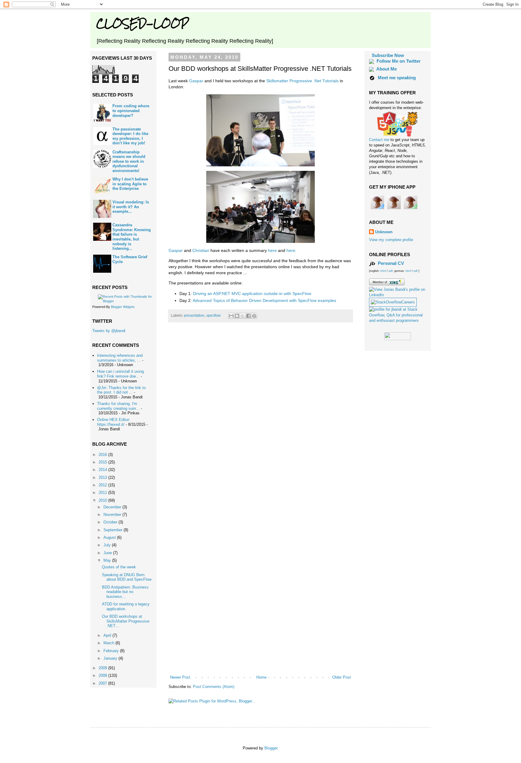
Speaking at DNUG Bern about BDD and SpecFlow (126, 577)
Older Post (341, 677)
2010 (103, 500)
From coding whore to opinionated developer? (130, 111)
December (112, 507)
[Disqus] (260, 411)
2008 (103, 675)
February (111, 650)
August (110, 537)
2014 (103, 469)
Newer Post (180, 677)
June (108, 553)
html (383, 270)
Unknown (384, 232)
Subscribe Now (388, 55)
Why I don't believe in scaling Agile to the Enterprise (130, 184)
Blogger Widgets (123, 307)
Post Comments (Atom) (213, 686)
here (272, 250)
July (107, 545)
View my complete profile (391, 239)
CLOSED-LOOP (142, 23)
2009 (103, 668)
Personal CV (390, 263)
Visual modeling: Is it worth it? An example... (130, 207)
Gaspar (196, 80)
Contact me (379, 139)
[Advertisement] (260, 658)
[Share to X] (243, 316)
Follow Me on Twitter (399, 61)
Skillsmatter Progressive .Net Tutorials (302, 80)
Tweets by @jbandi (108, 330)
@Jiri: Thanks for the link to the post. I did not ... (121, 390)
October (110, 522)
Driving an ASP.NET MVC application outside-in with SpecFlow (252, 293)
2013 (103, 477)
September (113, 530)
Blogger (270, 748)
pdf (391, 270)
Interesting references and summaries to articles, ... (120, 358)
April (107, 635)
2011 (103, 492)
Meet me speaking (397, 77)
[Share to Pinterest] (254, 316)
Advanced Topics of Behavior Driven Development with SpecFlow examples (264, 300)
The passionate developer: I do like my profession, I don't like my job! (130, 136)
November (112, 514)
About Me (386, 68)
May (107, 560)
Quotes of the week (119, 567)
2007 (103, 683)
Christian (200, 250)
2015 (103, 462)
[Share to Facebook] (248, 316)
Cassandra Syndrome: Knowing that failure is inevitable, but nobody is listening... (131, 237)
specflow (213, 315)
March (109, 643)
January (110, 658)
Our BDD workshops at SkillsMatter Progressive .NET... (125, 621)
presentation (194, 315)
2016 (103, 454)
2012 (103, 485)
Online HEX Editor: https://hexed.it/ (113, 422)
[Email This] (231, 316)
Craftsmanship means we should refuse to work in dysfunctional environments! (128, 161)
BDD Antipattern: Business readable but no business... (125, 592)
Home (261, 677)
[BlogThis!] (237, 316)
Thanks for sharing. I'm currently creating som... (118, 406)
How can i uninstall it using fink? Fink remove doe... (120, 373)
